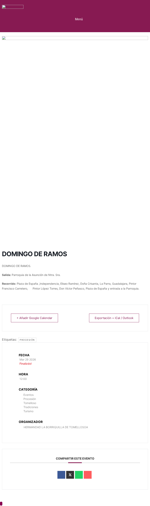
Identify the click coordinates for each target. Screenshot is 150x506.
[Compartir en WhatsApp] (79, 475)
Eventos (28, 394)
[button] (77, 14)
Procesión (27, 340)
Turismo (28, 411)
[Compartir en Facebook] (61, 475)
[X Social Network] (70, 475)
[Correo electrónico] (88, 475)
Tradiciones (30, 407)
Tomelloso (29, 403)
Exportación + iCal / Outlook (114, 318)
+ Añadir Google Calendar (34, 318)
